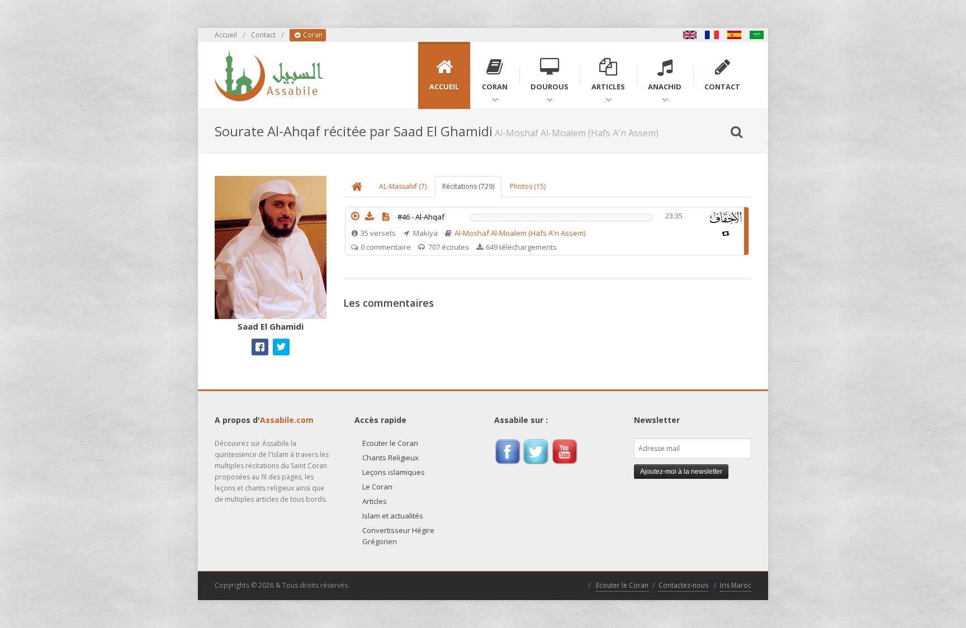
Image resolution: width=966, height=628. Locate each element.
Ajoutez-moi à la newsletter (681, 471)
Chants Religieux (390, 458)
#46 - (420, 217)
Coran (312, 35)
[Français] (712, 35)
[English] (690, 35)
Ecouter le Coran (390, 443)
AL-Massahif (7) (403, 186)
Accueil (226, 35)
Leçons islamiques (393, 472)
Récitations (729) (468, 186)
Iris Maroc (735, 585)
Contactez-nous (683, 585)
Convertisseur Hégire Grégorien (398, 535)
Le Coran (377, 487)
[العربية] (757, 35)
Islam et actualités (392, 516)
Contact (263, 35)
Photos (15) (528, 186)
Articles (374, 501)
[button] (355, 216)
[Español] (734, 35)
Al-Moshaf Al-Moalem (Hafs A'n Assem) (519, 233)
